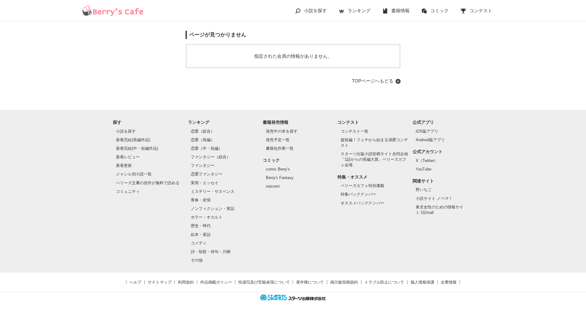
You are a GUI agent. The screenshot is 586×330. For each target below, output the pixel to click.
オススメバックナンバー (362, 203)
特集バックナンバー (358, 194)
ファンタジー (203, 165)
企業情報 (449, 282)
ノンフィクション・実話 (212, 208)
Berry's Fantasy (280, 177)
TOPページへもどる (372, 80)
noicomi (273, 186)
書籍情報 (400, 10)
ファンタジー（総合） (210, 157)
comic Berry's (278, 169)
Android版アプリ (430, 140)
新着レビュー (128, 157)
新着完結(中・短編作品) (137, 148)
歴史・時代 (201, 225)
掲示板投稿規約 (344, 282)
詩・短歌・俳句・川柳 (210, 251)
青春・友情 (201, 200)
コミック (439, 10)
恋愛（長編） (203, 140)
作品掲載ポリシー (216, 282)
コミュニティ (128, 191)
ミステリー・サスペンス (212, 191)
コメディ (199, 243)
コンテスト (480, 10)
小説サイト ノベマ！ (434, 198)
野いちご (424, 189)
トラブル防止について (384, 282)
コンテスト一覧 (354, 131)
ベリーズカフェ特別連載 (362, 185)
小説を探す (315, 10)
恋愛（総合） (203, 131)
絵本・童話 (201, 234)
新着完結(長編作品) (133, 140)
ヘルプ (135, 282)
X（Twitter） (427, 160)
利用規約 (186, 282)
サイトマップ (160, 282)
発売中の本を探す (282, 131)
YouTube (423, 169)
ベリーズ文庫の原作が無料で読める (147, 183)
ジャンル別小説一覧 (134, 174)
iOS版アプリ (427, 131)
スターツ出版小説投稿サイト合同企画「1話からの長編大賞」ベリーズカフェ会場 (374, 159)
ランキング (359, 10)
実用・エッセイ (205, 183)
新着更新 (124, 165)
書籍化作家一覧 (280, 148)
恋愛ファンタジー (206, 174)
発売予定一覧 (278, 140)
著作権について (310, 282)
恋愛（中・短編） (206, 148)
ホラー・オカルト (206, 217)
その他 (197, 260)
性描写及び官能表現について (264, 282)
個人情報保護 (422, 282)
